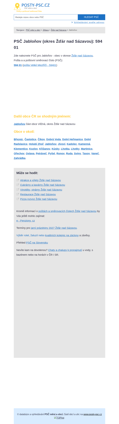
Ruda (69, 153)
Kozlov (33, 148)
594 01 (18, 65)
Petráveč (41, 153)
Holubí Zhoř (36, 144)
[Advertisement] (35, 92)
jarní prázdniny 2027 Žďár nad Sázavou (54, 228)
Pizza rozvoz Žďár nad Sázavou (38, 199)
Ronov (60, 153)
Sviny (77, 153)
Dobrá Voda (53, 139)
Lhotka (65, 148)
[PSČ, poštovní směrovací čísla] (59, 418)
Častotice (30, 139)
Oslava (30, 153)
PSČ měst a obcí (33, 30)
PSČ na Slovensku (37, 242)
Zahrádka (19, 158)
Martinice (86, 148)
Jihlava (46, 30)
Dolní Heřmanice (72, 139)
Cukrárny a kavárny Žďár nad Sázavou (42, 185)
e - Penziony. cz (25, 220)
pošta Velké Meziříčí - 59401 (39, 65)
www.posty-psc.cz (92, 414)
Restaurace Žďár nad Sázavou (38, 194)
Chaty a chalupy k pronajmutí (65, 250)
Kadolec (72, 144)
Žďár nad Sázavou (58, 30)
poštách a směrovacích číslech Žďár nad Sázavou (67, 211)
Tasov (86, 153)
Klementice (21, 148)
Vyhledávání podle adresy (89, 22)
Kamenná (84, 144)
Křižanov (44, 148)
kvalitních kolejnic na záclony (62, 235)
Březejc (18, 139)
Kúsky (55, 148)
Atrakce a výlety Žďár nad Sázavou (40, 180)
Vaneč (95, 153)
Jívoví (61, 144)
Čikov (41, 139)
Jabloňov (19, 124)
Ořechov (19, 153)
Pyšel (51, 153)
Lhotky (75, 148)
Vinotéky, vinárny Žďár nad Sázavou (41, 189)
